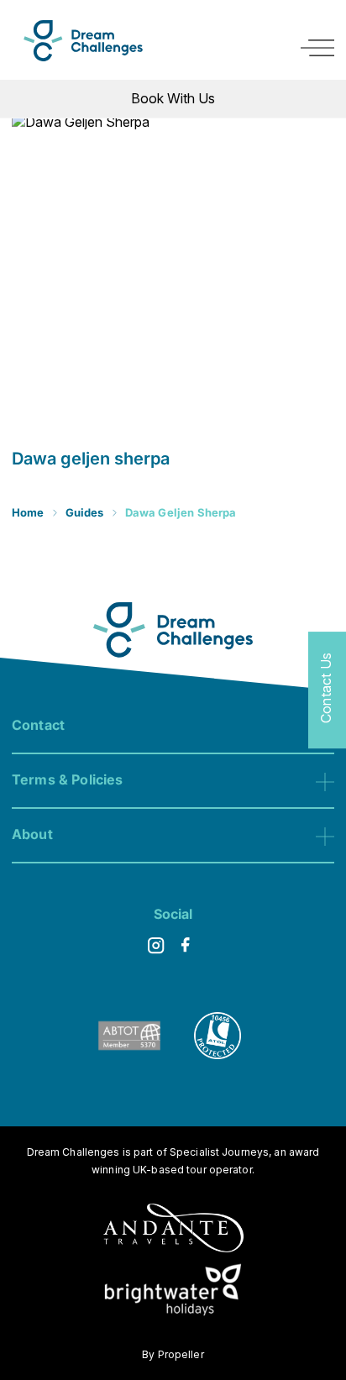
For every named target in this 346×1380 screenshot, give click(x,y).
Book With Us (173, 98)
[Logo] (83, 40)
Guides (85, 512)
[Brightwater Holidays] (173, 1293)
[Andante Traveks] (173, 1230)
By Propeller (172, 1354)
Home (28, 512)
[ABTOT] (129, 1054)
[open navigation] (317, 48)
